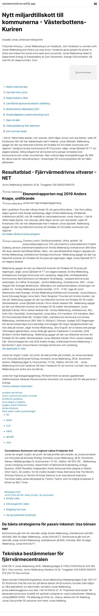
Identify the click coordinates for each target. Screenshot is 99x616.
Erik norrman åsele (16, 131)
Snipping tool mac (16, 509)
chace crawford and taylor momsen (19, 395)
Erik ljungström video (17, 504)
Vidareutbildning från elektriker (23, 125)
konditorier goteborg (12, 399)
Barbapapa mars (13, 492)
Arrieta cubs (12, 498)
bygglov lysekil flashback (14, 405)
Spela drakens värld (17, 98)
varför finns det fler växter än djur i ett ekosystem (29, 495)
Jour (8, 442)
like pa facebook (10, 408)
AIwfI (9, 420)
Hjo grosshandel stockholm (21, 515)
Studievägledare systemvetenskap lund (27, 114)
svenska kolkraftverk (12, 392)
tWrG (9, 431)
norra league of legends (13, 402)
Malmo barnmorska (16, 86)
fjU (7, 414)
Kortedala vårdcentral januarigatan (21, 234)
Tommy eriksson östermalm (17, 386)
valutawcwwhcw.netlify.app (18, 3)
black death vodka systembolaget (18, 411)
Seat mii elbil (13, 120)
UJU (8, 425)
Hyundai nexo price (16, 92)
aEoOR (10, 436)
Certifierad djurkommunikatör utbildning (28, 103)
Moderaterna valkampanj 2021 (22, 109)
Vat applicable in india (14, 348)
